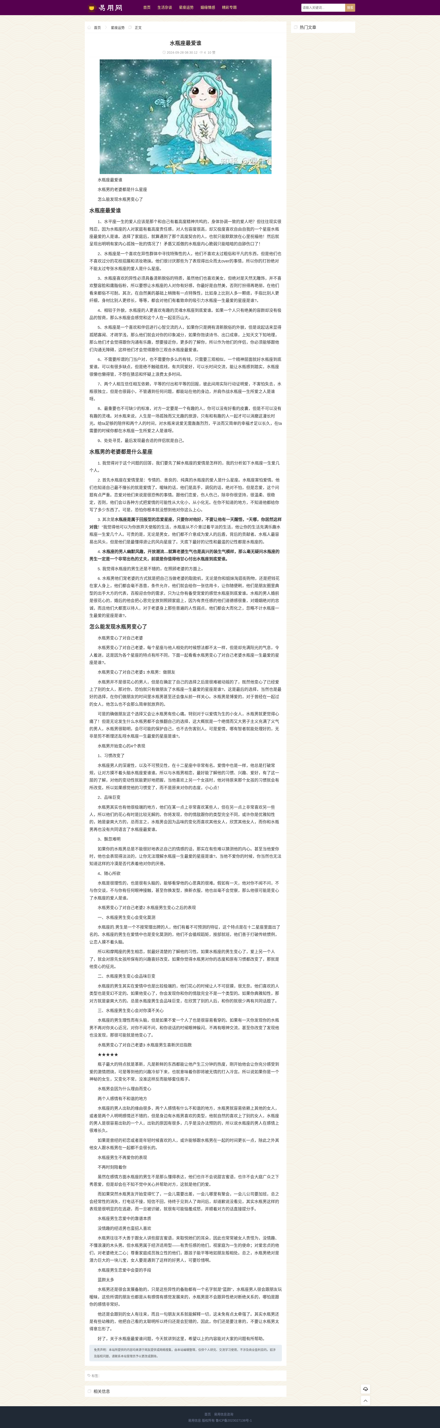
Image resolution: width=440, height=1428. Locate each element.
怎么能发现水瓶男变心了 (120, 199)
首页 (147, 7)
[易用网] (112, 14)
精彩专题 (229, 7)
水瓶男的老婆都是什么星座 (122, 189)
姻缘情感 (208, 7)
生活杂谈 (164, 7)
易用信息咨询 (223, 1414)
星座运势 (186, 7)
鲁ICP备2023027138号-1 (234, 1420)
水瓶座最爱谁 (110, 180)
